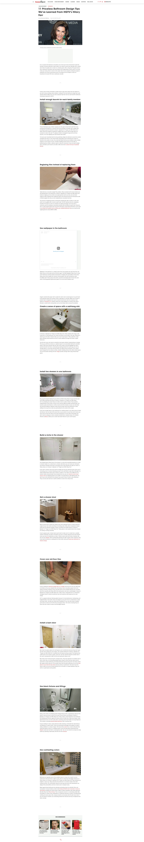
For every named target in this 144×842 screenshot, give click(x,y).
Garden (67, 1)
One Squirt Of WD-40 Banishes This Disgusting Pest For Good (65, 832)
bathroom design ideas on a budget (57, 586)
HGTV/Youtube (78, 330)
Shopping (83, 1)
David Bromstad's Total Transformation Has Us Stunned (55, 831)
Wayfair (47, 537)
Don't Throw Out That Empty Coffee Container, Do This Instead (76, 832)
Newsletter (108, 1)
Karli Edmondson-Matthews (44, 18)
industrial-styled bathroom (56, 721)
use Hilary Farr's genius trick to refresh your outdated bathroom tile (56, 208)
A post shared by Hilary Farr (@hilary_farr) (58, 267)
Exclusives (50, 1)
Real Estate (90, 1)
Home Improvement (59, 1)
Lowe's (65, 727)
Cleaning (73, 1)
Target (58, 351)
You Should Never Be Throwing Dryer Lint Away (43, 831)
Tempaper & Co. (48, 301)
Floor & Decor (52, 792)
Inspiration (50, 6)
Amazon (65, 731)
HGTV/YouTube (78, 459)
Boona (46, 416)
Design (78, 1)
